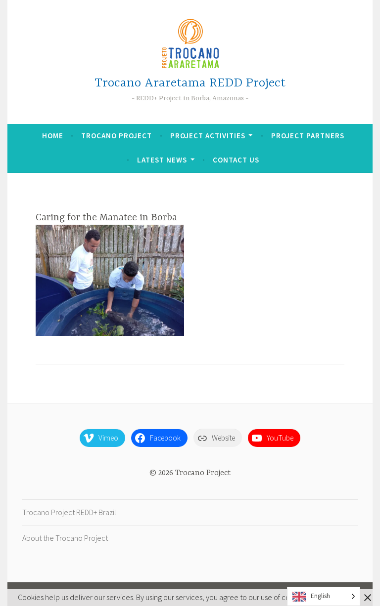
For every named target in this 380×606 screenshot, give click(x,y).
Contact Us (236, 159)
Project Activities (207, 135)
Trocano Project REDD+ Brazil (69, 512)
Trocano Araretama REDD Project (190, 83)
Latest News (162, 159)
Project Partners (307, 135)
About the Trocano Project (65, 538)
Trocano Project (116, 135)
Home (52, 135)
